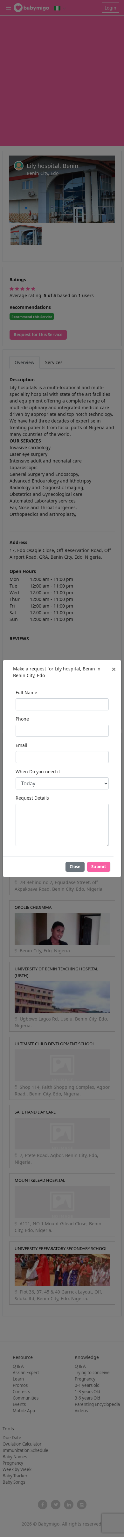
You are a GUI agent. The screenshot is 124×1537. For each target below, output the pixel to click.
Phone (22, 719)
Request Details (32, 798)
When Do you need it (38, 771)
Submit (98, 866)
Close (75, 866)
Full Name (26, 692)
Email (21, 745)
